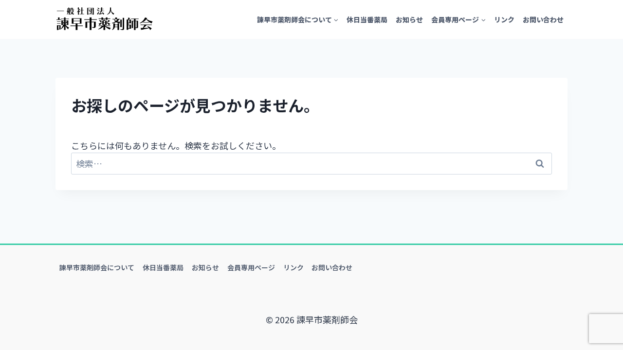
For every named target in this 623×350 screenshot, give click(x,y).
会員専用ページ (251, 267)
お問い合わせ (543, 19)
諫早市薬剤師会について (96, 267)
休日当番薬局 (367, 19)
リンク (504, 19)
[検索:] (311, 163)
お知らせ (409, 19)
